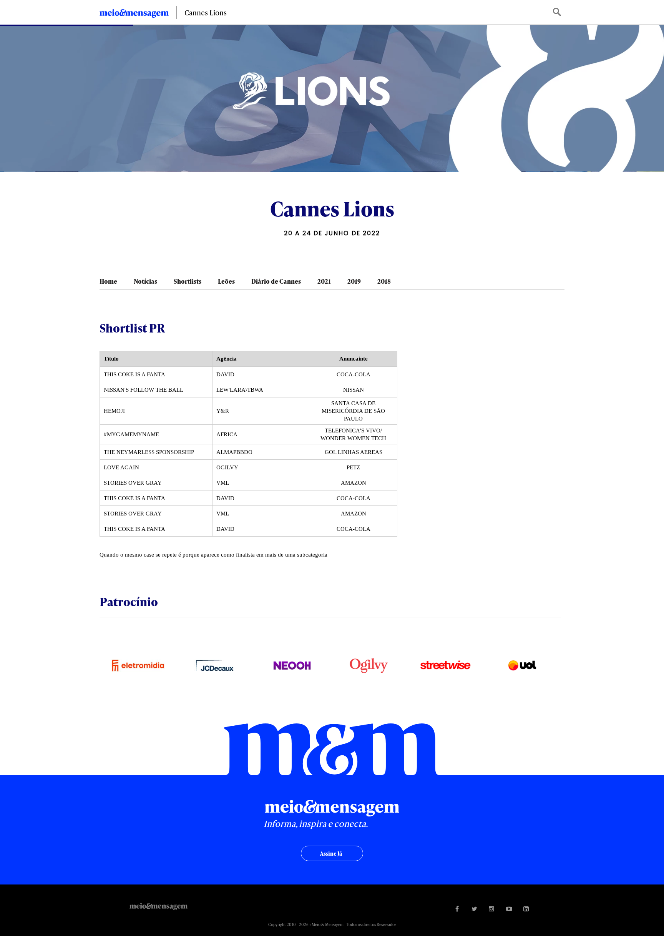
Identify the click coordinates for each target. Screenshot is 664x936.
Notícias (145, 281)
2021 (324, 281)
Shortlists (187, 281)
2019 (354, 281)
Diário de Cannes (276, 281)
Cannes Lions (205, 12)
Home (108, 281)
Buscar (557, 12)
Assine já (331, 853)
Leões (226, 281)
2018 (384, 281)
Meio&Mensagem (134, 14)
